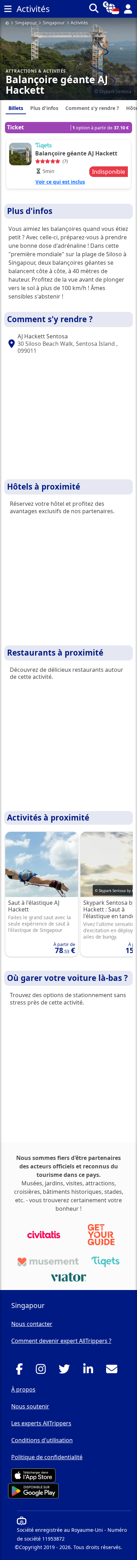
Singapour (26, 23)
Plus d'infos (44, 108)
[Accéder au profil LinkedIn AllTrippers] (90, 1371)
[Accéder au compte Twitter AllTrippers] (66, 1371)
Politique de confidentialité (47, 1457)
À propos (23, 1389)
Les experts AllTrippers (41, 1423)
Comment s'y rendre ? (92, 108)
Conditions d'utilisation (42, 1440)
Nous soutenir (30, 1406)
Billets (15, 108)
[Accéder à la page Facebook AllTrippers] (21, 1371)
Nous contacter (31, 1324)
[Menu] (7, 9)
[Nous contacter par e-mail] (113, 1371)
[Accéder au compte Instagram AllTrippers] (43, 1371)
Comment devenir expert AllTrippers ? (61, 1341)
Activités (79, 23)
